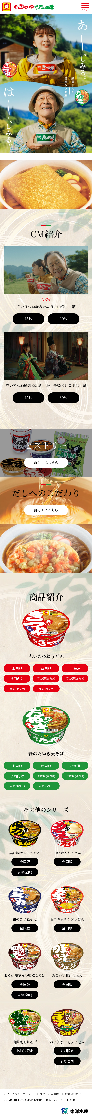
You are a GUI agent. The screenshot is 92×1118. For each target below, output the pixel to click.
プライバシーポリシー (19, 1094)
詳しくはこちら (46, 462)
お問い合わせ (73, 1094)
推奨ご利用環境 (49, 1094)
